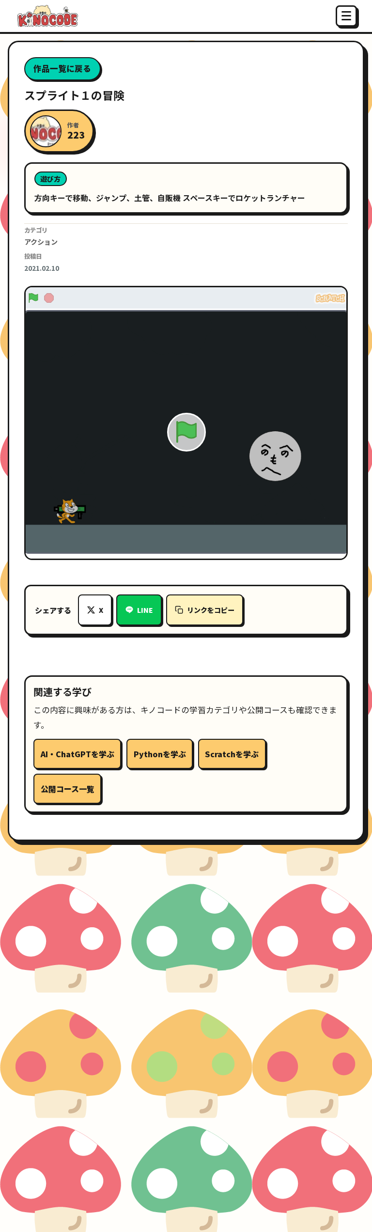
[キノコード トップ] (47, 16)
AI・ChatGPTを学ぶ (77, 754)
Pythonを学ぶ (160, 754)
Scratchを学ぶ (232, 754)
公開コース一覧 (67, 789)
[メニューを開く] (346, 16)
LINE (145, 610)
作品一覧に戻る (62, 68)
